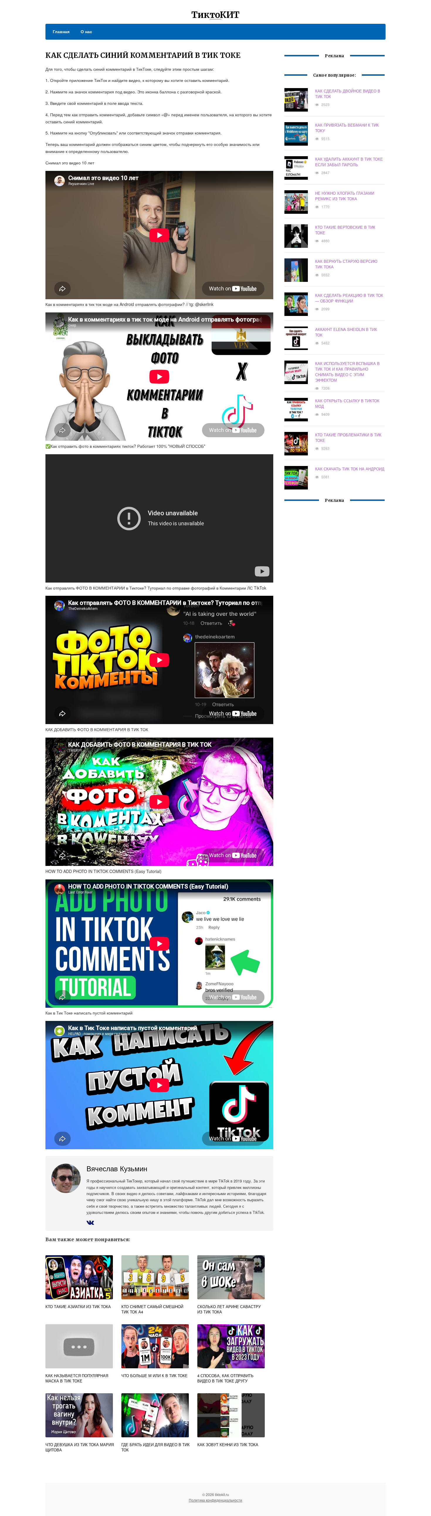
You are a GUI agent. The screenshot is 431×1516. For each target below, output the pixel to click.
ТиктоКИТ (215, 14)
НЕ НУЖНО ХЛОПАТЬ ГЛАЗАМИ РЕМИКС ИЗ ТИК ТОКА (344, 195)
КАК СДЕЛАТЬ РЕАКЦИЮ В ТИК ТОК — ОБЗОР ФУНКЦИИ (349, 298)
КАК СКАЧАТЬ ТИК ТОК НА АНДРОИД (349, 469)
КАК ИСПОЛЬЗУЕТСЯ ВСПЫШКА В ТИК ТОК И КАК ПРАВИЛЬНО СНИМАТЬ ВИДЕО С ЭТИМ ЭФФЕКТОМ (347, 372)
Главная (61, 31)
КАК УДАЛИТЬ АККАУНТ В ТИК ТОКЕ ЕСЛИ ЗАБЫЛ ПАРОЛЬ (349, 161)
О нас (86, 31)
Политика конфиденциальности (215, 1500)
